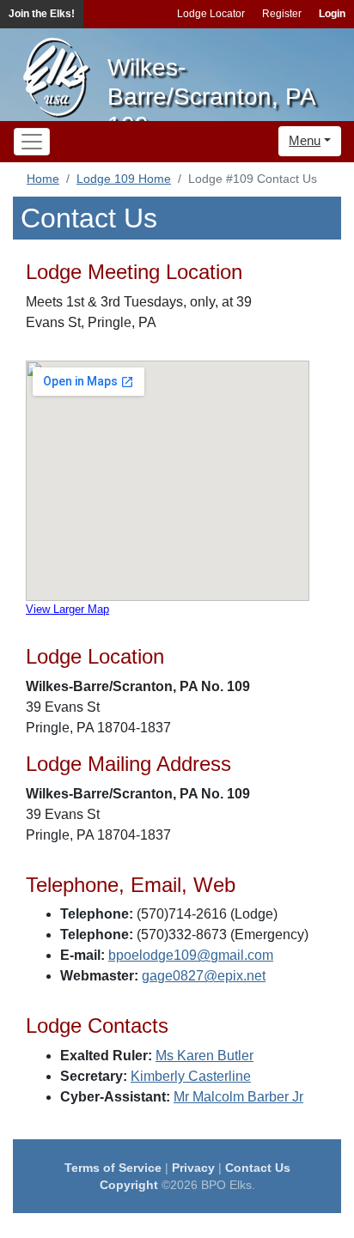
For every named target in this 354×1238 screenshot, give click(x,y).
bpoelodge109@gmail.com (190, 955)
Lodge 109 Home (123, 178)
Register (282, 14)
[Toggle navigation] (32, 141)
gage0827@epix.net (204, 975)
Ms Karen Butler (204, 1055)
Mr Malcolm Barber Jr (238, 1096)
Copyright (129, 1185)
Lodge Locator (211, 14)
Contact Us (257, 1167)
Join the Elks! (42, 14)
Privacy (193, 1167)
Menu (304, 140)
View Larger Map (67, 609)
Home (43, 178)
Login (332, 14)
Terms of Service (113, 1167)
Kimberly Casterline (191, 1076)
